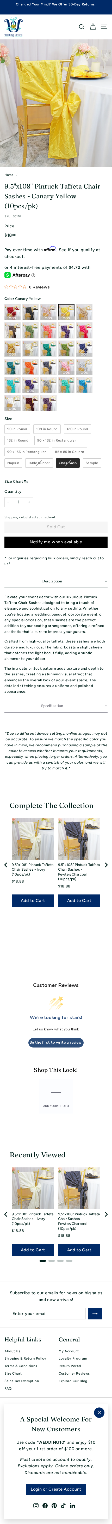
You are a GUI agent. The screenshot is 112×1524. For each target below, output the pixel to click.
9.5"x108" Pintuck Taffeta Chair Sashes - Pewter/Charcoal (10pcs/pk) (79, 872)
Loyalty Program (73, 1358)
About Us (12, 1351)
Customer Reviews (74, 1373)
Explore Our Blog (73, 1381)
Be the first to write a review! (56, 1042)
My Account (69, 1351)
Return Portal (70, 1366)
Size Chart (13, 481)
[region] (56, 865)
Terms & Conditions (20, 1366)
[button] (56, 581)
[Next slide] (106, 865)
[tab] (43, 1261)
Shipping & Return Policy (25, 1358)
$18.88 (18, 881)
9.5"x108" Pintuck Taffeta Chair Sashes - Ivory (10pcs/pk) (33, 870)
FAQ (8, 1388)
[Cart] (93, 26)
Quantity (13, 491)
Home (9, 175)
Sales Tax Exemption (21, 1381)
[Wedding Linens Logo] (13, 27)
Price (9, 226)
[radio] (17, 429)
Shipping (11, 517)
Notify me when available (56, 541)
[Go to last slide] (6, 865)
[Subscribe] (95, 1313)
